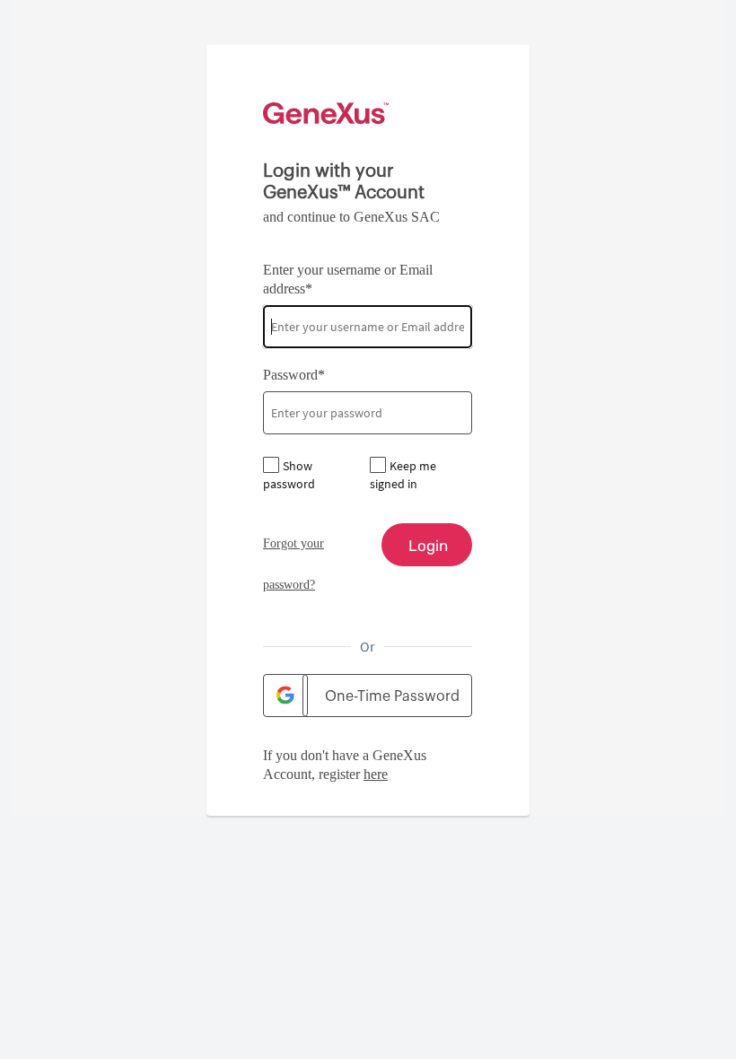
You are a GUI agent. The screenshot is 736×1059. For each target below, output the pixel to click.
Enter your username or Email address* (348, 279)
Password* (294, 374)
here (376, 774)
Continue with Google (285, 695)
